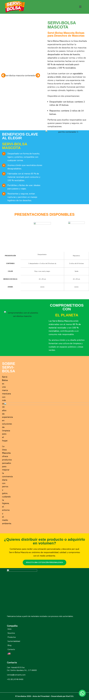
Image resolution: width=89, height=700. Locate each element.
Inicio (9, 629)
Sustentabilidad (14, 641)
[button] (80, 7)
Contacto (11, 649)
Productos (12, 637)
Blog (9, 645)
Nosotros (11, 633)
